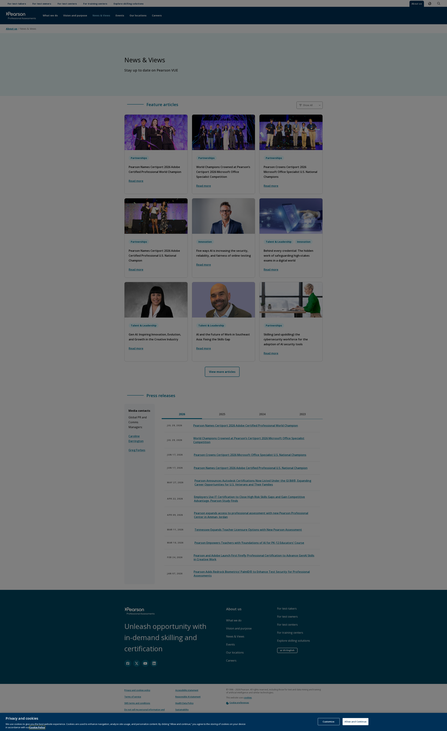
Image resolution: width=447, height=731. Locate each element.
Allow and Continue (356, 721)
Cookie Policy (37, 727)
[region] (223, 722)
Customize (328, 721)
